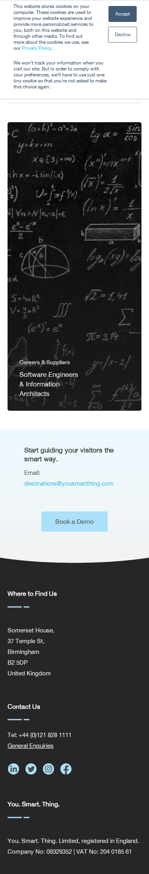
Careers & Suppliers (44, 362)
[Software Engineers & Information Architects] (75, 266)
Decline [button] (122, 34)
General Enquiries (31, 745)
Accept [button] (122, 14)
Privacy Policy (37, 48)
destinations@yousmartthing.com (69, 483)
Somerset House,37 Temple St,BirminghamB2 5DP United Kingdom (31, 652)
